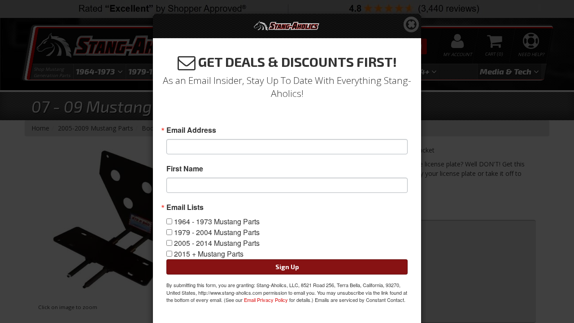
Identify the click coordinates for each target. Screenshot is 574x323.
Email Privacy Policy (266, 299)
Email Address (191, 130)
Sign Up (287, 267)
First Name (184, 168)
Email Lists (185, 207)
